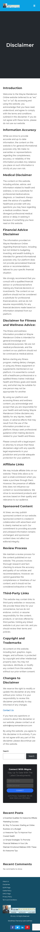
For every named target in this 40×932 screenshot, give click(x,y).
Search (6, 751)
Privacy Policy (7, 897)
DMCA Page (7, 893)
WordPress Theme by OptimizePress (20, 921)
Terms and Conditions (10, 900)
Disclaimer (20, 45)
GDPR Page (6, 887)
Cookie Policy (7, 890)
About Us (6, 881)
